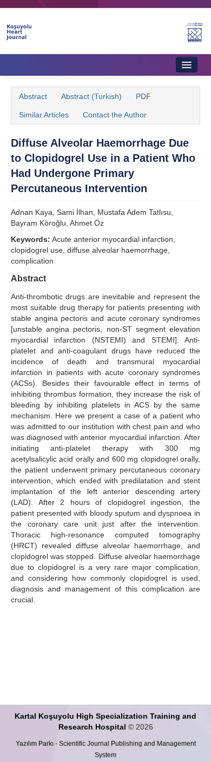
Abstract (33, 96)
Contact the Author (115, 114)
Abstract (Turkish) (91, 96)
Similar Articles (44, 114)
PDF (143, 96)
